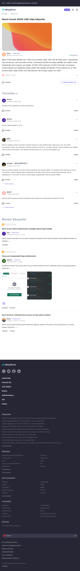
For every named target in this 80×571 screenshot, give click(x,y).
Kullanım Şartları (7, 549)
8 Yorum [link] (12, 308)
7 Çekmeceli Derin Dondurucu (11, 525)
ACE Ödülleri (6, 387)
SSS (3, 399)
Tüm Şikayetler (6, 446)
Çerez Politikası (7, 555)
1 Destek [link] (4, 331)
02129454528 (44, 508)
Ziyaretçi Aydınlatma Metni (11, 545)
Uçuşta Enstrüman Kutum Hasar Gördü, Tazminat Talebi (19, 434)
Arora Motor (44, 458)
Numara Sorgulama (8, 490)
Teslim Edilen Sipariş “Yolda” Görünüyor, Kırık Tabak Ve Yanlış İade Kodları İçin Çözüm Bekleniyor (31, 443)
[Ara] (73, 10)
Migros (42, 487)
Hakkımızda (6, 378)
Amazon (43, 493)
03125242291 (6, 516)
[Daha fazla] (77, 75)
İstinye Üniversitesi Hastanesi (11, 463)
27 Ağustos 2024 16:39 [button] (13, 234)
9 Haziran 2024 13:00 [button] (13, 166)
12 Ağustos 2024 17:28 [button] (14, 101)
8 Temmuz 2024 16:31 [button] (13, 141)
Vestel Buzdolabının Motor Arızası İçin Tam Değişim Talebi (19, 437)
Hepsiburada (44, 482)
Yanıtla (76, 110)
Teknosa (43, 466)
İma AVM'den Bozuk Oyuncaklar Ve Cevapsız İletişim (18, 440)
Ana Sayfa (4, 13)
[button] (8, 224)
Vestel (42, 484)
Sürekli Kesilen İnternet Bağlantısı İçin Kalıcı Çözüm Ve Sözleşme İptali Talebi (25, 429)
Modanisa (5, 482)
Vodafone (5, 493)
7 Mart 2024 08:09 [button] (12, 261)
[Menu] (77, 10)
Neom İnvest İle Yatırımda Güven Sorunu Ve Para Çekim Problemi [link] (26, 315)
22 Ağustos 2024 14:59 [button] (13, 320)
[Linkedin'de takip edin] (19, 371)
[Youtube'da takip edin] (9, 371)
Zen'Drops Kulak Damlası (48, 513)
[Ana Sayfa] (9, 10)
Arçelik (4, 484)
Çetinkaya (5, 505)
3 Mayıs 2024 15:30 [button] (13, 194)
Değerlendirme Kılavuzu (10, 558)
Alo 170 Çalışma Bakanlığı (48, 516)
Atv (41, 463)
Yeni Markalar (6, 472)
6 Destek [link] (5, 308)
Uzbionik (4, 513)
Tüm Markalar (6, 469)
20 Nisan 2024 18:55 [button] (12, 55)
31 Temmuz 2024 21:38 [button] (14, 121)
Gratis (42, 461)
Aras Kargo (5, 487)
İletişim (4, 404)
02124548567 (44, 505)
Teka (3, 461)
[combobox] (40, 536)
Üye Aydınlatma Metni (10, 542)
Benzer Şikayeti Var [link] (20, 163)
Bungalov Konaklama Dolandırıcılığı (12, 455)
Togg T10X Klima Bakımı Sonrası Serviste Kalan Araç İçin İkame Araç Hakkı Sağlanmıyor (29, 418)
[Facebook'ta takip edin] (14, 371)
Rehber (4, 391)
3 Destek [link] (5, 245)
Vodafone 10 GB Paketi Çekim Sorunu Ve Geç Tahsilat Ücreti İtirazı (22, 426)
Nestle (42, 511)
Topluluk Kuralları (8, 552)
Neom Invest (14, 13)
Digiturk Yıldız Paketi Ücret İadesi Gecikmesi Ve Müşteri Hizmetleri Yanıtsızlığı (26, 432)
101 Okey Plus (6, 458)
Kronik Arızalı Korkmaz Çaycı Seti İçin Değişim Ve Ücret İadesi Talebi (23, 421)
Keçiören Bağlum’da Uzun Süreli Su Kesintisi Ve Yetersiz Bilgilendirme (23, 423)
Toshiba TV (43, 455)
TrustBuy (5, 566)
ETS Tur (42, 490)
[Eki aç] (27, 37)
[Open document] (4, 303)
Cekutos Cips (6, 508)
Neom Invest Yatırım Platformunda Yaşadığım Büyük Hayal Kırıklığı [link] (27, 229)
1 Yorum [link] (12, 331)
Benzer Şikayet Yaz (69, 82)
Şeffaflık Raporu (8, 395)
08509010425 (6, 511)
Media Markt (6, 466)
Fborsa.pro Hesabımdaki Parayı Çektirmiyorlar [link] (19, 256)
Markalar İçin (6, 382)
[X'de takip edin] (3, 371)
